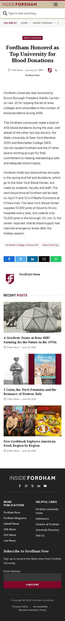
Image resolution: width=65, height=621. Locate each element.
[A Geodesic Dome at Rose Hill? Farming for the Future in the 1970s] (32, 317)
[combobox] (32, 13)
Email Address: (12, 571)
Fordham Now (32, 75)
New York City (50, 245)
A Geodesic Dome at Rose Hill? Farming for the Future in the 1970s (30, 340)
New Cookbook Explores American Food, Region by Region (29, 443)
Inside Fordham (32, 37)
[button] (55, 4)
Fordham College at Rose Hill (21, 245)
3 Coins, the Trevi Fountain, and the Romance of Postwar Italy (30, 392)
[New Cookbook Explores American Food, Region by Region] (32, 420)
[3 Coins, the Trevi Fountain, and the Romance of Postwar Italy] (32, 369)
